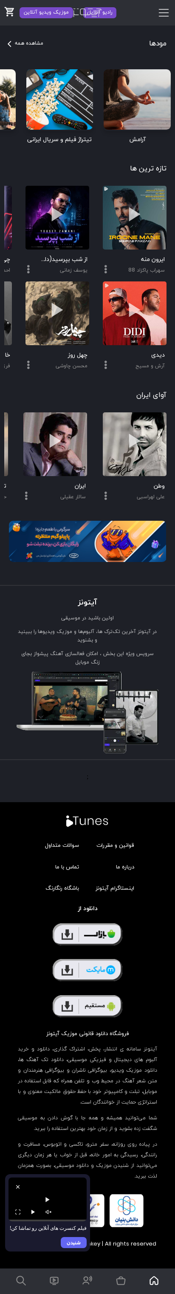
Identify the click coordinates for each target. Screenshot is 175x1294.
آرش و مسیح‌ (150, 366)
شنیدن (74, 1242)
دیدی (158, 355)
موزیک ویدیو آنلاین (46, 12)
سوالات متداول (62, 845)
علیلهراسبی (151, 497)
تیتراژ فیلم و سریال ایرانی (59, 140)
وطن (159, 486)
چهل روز (78, 355)
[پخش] (33, 1212)
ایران (80, 486)
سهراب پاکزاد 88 (146, 270)
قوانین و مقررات (115, 845)
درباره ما (125, 867)
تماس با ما (67, 867)
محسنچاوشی (72, 366)
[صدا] (48, 1212)
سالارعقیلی (73, 497)
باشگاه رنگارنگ (62, 888)
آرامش (137, 140)
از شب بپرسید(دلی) (64, 259)
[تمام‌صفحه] (18, 1212)
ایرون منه (153, 259)
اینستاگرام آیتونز (115, 888)
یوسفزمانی (74, 270)
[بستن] (18, 1187)
